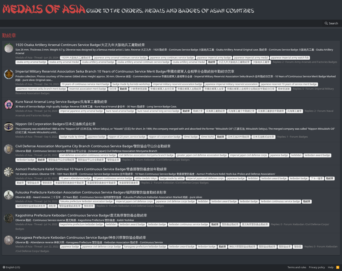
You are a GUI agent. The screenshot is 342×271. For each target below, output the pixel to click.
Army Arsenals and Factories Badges (315, 62)
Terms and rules (297, 267)
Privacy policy (317, 267)
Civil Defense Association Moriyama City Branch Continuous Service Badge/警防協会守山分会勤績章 (93, 146)
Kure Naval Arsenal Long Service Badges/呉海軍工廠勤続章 (61, 101)
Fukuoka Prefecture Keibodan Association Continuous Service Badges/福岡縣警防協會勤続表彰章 (90, 192)
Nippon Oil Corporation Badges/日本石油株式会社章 (55, 124)
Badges (303, 136)
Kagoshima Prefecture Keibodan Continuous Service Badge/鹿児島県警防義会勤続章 (81, 215)
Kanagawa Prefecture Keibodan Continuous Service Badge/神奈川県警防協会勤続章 (80, 237)
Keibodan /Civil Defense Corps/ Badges (167, 159)
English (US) (12, 267)
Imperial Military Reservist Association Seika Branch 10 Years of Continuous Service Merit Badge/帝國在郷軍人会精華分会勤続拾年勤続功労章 (124, 71)
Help (330, 267)
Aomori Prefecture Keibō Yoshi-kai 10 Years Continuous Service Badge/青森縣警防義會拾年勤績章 (91, 169)
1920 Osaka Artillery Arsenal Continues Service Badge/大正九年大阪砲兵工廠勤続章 (80, 44)
